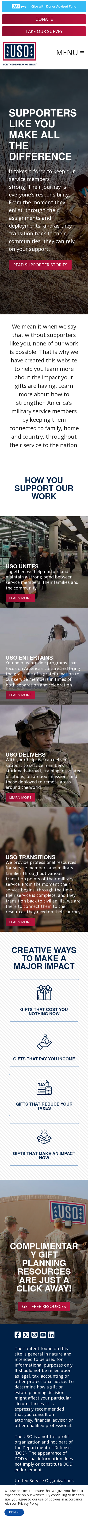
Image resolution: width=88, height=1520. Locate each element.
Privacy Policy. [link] (28, 1503)
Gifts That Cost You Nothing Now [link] (44, 1011)
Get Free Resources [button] (44, 1306)
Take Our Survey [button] (44, 31)
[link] (44, 992)
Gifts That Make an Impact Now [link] (44, 1155)
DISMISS (14, 1512)
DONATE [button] (44, 19)
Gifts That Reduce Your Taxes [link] (44, 1106)
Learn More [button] (20, 597)
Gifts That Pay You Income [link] (44, 1059)
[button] (70, 54)
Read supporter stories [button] (40, 265)
